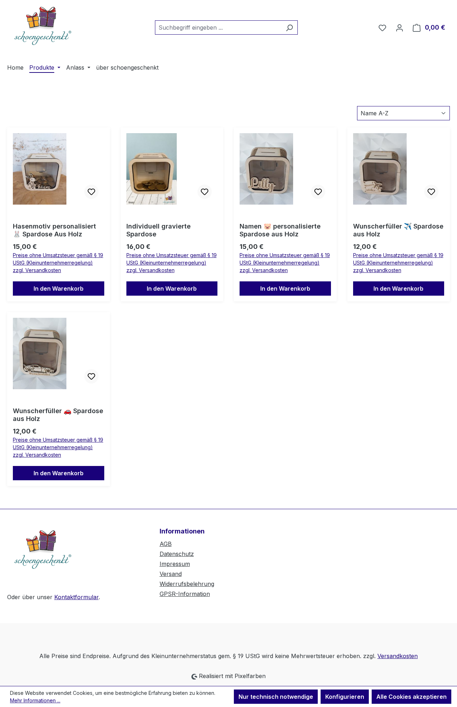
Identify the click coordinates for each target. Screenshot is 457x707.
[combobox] (218, 27)
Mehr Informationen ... (35, 700)
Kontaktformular (76, 597)
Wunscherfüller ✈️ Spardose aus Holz (398, 230)
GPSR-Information (185, 593)
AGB (166, 543)
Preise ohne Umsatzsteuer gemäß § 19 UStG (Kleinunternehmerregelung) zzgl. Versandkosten (58, 262)
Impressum (175, 563)
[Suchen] (289, 27)
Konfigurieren (344, 696)
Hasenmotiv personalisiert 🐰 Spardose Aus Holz (54, 230)
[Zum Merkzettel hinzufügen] (91, 192)
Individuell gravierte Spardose (158, 230)
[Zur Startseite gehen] (43, 26)
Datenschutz (177, 553)
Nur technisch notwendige (275, 696)
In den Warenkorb (59, 288)
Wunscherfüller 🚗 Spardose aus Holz (58, 414)
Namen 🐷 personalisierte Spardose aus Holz (280, 230)
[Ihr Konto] (399, 27)
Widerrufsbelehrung (187, 583)
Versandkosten (397, 656)
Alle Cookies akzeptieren (411, 696)
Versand (171, 573)
